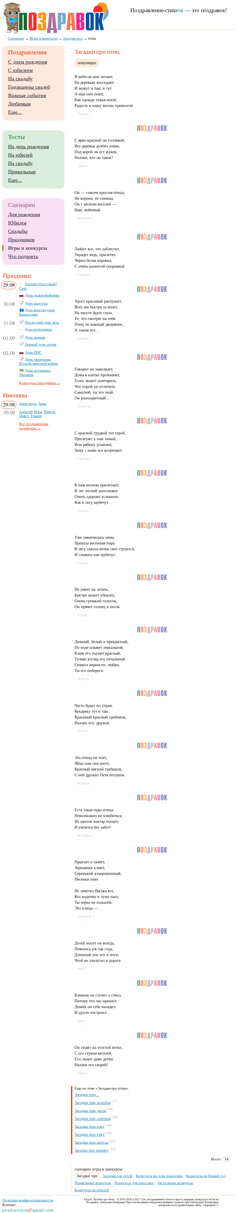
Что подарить (23, 256)
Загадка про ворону (92, 1150)
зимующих (86, 62)
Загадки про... (87, 1094)
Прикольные (22, 172)
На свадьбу (20, 79)
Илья (38, 412)
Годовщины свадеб (29, 87)
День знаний (35, 338)
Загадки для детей (117, 1176)
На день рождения (28, 146)
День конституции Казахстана (37, 312)
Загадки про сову (90, 1126)
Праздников (21, 239)
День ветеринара (38, 329)
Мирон (49, 412)
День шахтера (36, 303)
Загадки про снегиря (92, 1118)
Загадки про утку (90, 1134)
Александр (27, 404)
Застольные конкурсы (175, 1183)
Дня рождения (24, 214)
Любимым (19, 104)
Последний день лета (42, 323)
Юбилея (17, 223)
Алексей (25, 412)
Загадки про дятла (90, 1110)
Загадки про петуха (91, 1142)
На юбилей (20, 155)
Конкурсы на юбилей (92, 1190)
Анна (42, 404)
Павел (24, 416)
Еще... (15, 112)
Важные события (27, 95)
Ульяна (36, 416)
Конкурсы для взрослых (134, 1183)
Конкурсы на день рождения (159, 1176)
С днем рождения (27, 62)
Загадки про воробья (92, 1103)
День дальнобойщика (42, 295)
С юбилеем (20, 70)
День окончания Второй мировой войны (38, 362)
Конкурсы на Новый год (205, 1176)
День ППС (33, 353)
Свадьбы (17, 231)
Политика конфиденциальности (27, 1200)
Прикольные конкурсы (93, 1183)
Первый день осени (40, 344)
